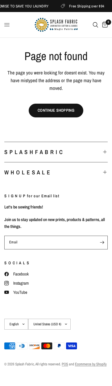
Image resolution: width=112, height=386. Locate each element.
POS (65, 364)
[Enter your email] (102, 242)
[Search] (95, 25)
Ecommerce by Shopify (91, 364)
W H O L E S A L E (27, 172)
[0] (104, 25)
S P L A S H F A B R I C (33, 152)
